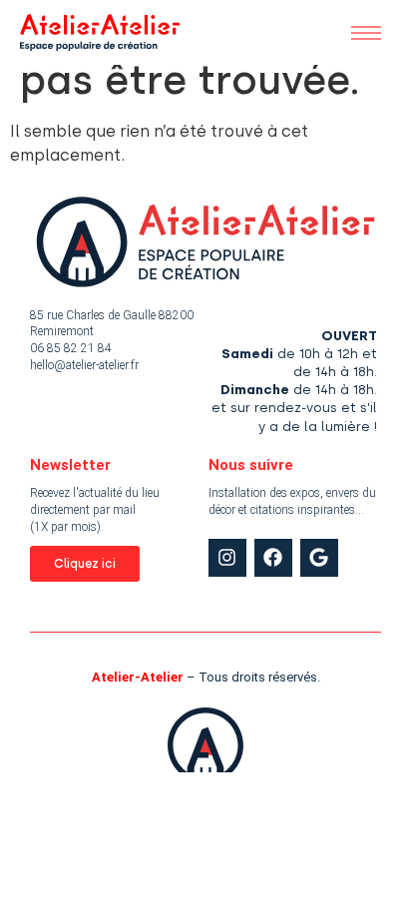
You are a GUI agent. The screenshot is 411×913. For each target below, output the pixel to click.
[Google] (319, 558)
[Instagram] (227, 558)
